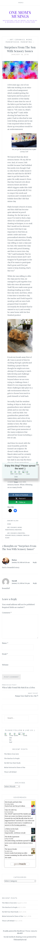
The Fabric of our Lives (11, 754)
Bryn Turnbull (9, 838)
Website (5, 665)
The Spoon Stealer (11, 849)
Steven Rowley (9, 812)
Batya (14, 560)
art (12, 40)
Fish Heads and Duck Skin (13, 802)
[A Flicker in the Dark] (33, 834)
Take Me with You (11, 810)
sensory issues (10, 535)
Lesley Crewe (9, 851)
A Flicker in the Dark (11, 829)
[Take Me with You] (33, 814)
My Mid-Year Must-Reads (12, 763)
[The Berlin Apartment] (33, 841)
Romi (9, 524)
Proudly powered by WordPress (13, 931)
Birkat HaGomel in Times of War (14, 767)
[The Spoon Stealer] (33, 854)
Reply (35, 562)
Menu (20, 2)
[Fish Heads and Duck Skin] (33, 807)
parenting (26, 42)
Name (5, 643)
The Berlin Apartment (12, 837)
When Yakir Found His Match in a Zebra (18, 686)
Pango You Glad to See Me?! (26, 694)
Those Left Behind (10, 772)
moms (29, 40)
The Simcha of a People (12, 758)
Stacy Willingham (10, 831)
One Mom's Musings (20, 14)
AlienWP (20, 933)
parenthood (12, 42)
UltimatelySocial (20, 940)
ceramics (20, 40)
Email (5, 654)
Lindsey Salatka (10, 804)
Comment (7, 613)
